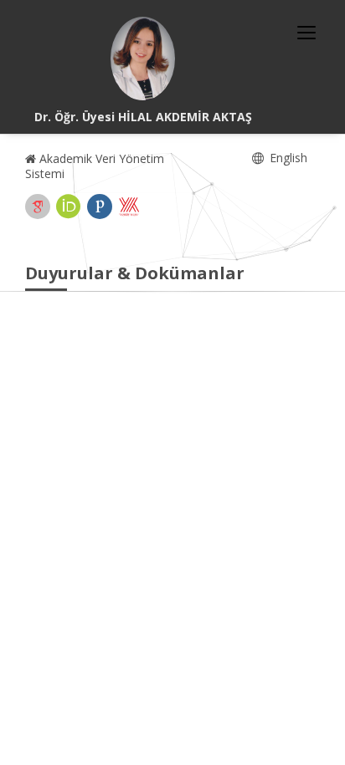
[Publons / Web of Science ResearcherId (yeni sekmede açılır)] (99, 206)
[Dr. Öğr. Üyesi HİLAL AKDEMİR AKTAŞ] (143, 58)
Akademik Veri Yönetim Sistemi (94, 165)
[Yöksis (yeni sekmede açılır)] (129, 206)
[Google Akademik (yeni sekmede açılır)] (37, 206)
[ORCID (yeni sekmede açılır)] (68, 206)
